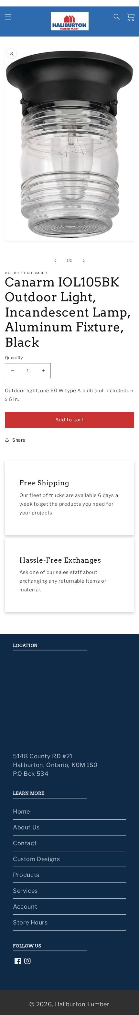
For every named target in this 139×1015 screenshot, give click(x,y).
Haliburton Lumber (82, 1004)
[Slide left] (55, 261)
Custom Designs (36, 859)
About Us (26, 827)
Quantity (14, 357)
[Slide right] (84, 261)
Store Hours (30, 922)
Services (25, 890)
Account (25, 906)
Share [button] (19, 440)
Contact (25, 843)
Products (26, 874)
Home (21, 811)
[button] (8, 17)
